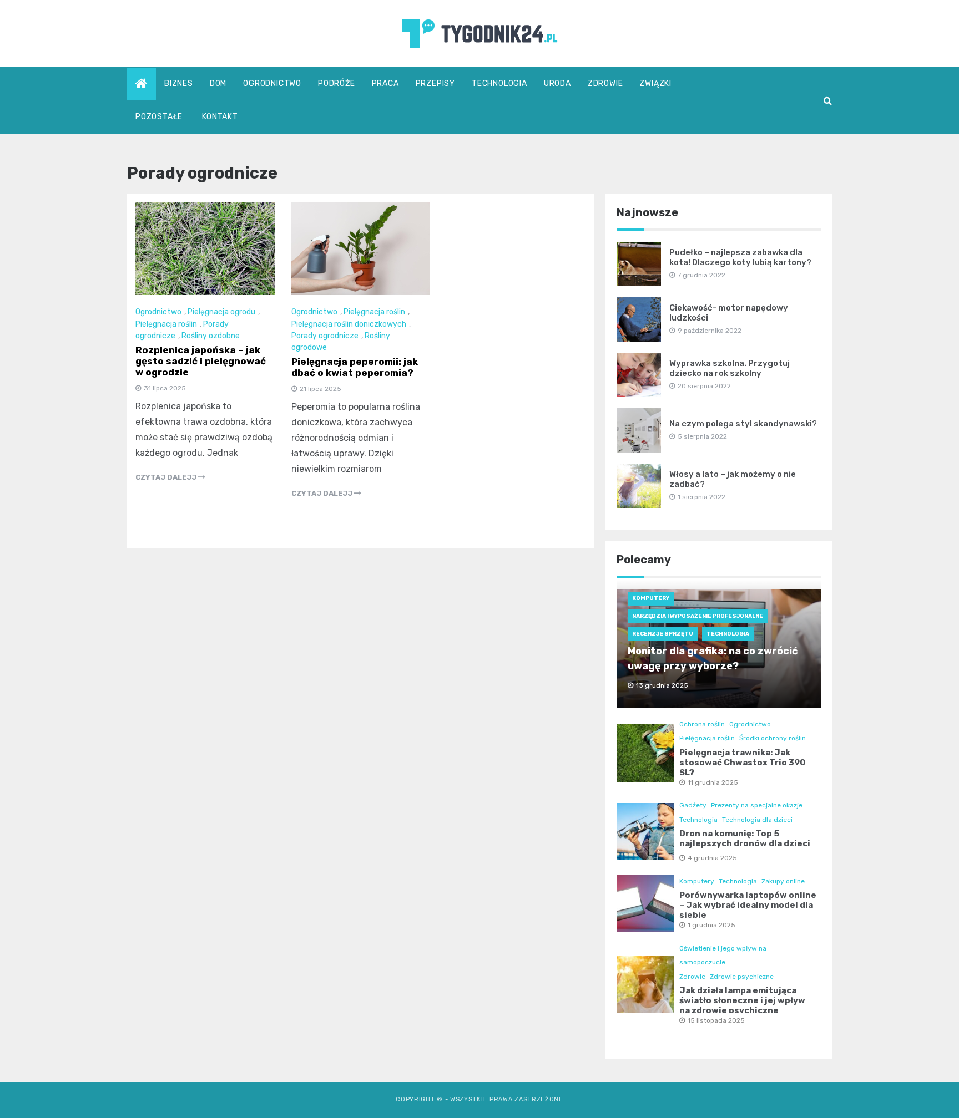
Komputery (650, 598)
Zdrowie (605, 83)
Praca (385, 83)
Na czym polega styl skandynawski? (743, 424)
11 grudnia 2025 (713, 782)
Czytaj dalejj (166, 477)
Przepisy (435, 83)
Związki (655, 83)
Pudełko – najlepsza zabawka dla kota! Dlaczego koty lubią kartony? (740, 257)
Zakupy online (783, 881)
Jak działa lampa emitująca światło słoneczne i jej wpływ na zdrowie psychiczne (742, 1000)
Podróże (336, 83)
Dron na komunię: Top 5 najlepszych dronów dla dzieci (744, 838)
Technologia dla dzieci (757, 820)
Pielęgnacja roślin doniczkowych (348, 324)
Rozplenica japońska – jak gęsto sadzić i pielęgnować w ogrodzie (200, 361)
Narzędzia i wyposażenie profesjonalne (697, 616)
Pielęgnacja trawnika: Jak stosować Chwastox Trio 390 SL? (742, 762)
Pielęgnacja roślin (166, 324)
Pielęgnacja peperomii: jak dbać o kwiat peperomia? (354, 367)
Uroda (557, 83)
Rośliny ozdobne (210, 336)
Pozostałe (159, 116)
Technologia (499, 83)
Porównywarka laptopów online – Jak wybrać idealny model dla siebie (747, 905)
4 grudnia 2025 (712, 858)
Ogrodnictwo (272, 83)
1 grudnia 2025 (711, 925)
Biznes (178, 83)
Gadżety (692, 805)
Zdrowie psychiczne (742, 976)
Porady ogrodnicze (325, 336)
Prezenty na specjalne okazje (756, 805)
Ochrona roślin (702, 724)
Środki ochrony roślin (772, 738)
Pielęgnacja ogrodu (221, 312)
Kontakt (220, 116)
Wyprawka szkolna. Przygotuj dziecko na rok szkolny (729, 368)
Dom (218, 83)
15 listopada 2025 (716, 1020)
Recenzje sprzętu (662, 634)
